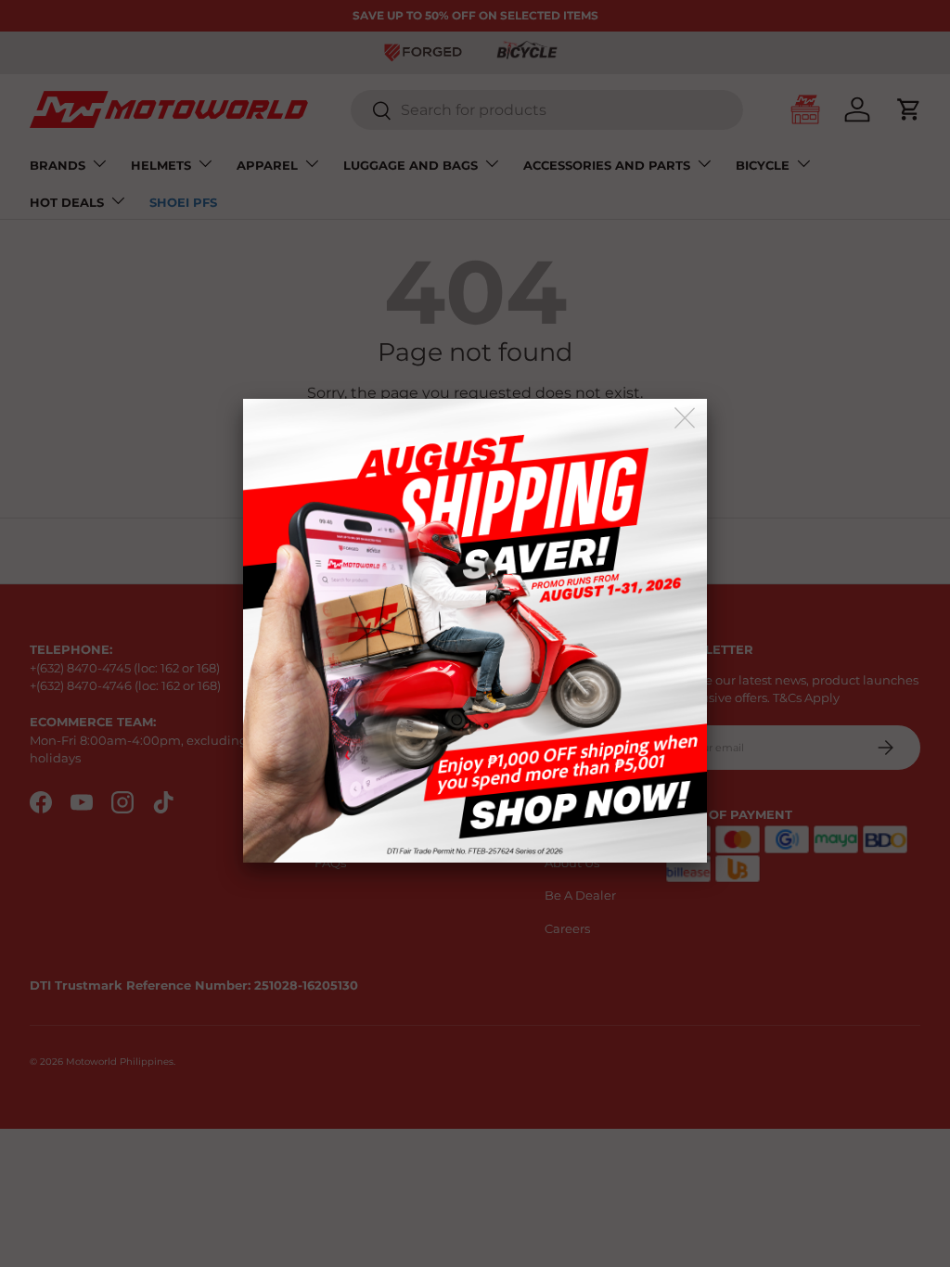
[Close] (686, 419)
